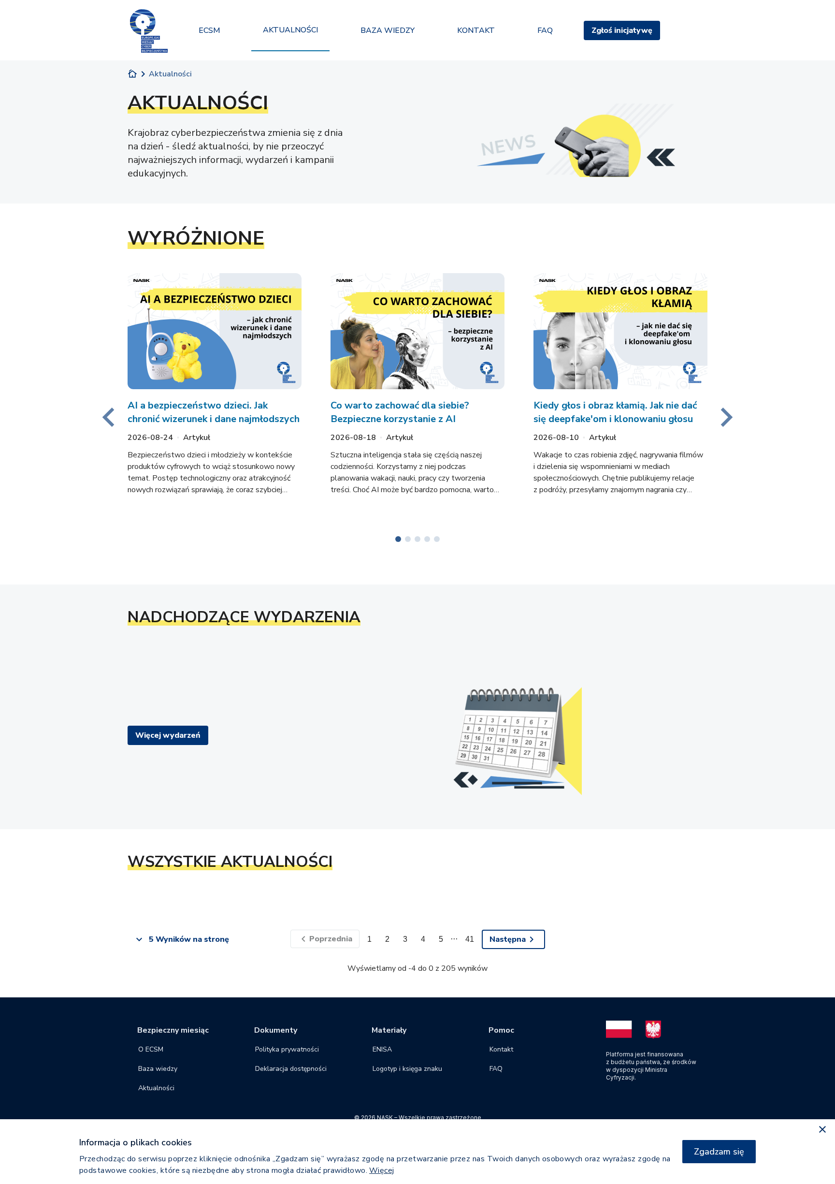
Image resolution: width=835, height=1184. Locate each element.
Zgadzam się (719, 1151)
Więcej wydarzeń (168, 735)
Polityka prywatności (287, 1049)
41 (469, 939)
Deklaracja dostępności (291, 1068)
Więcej (381, 1170)
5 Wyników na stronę (189, 939)
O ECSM (150, 1049)
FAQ (496, 1068)
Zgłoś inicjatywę (621, 30)
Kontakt (501, 1049)
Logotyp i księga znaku (407, 1068)
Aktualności (156, 1088)
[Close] (822, 1130)
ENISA (382, 1049)
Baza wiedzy (157, 1068)
